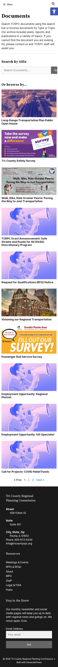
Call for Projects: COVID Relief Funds (25, 471)
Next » (40, 479)
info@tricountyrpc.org (19, 543)
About (9, 571)
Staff (9, 580)
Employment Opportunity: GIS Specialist (27, 434)
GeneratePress (34, 662)
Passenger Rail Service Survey (21, 356)
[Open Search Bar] (53, 3)
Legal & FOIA (13, 585)
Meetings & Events (17, 562)
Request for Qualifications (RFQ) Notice (27, 282)
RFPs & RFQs (13, 566)
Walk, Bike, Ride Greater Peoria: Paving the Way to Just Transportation (27, 199)
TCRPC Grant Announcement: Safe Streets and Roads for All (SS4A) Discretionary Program (24, 242)
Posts (9, 589)
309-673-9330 (23, 539)
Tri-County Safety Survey (18, 160)
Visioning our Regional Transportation (26, 319)
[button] (54, 11)
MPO (9, 576)
